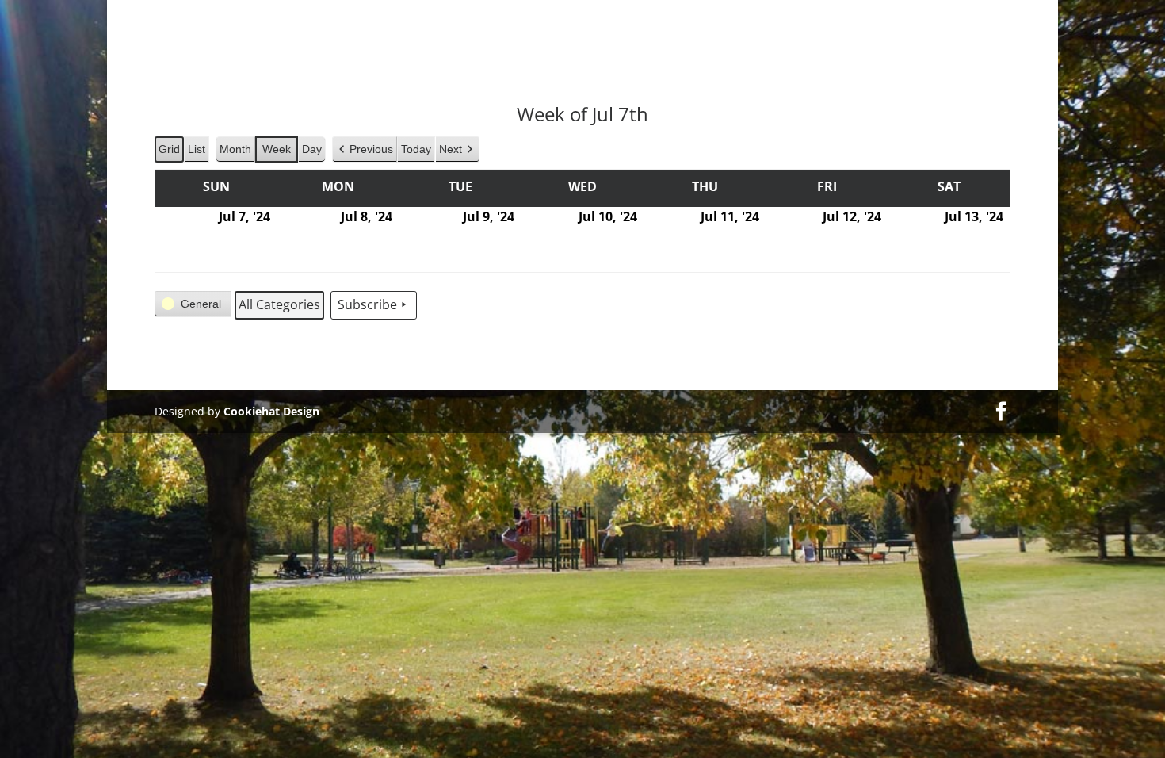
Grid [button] (169, 153)
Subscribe (367, 304)
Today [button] (416, 149)
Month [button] (235, 149)
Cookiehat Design (271, 411)
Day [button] (312, 149)
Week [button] (276, 149)
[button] (364, 149)
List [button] (198, 153)
